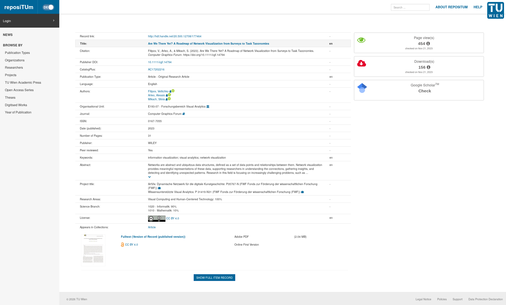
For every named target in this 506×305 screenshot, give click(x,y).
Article (152, 227)
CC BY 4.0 (172, 218)
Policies (442, 299)
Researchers (14, 67)
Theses (10, 97)
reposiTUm (18, 7)
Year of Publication (18, 112)
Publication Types (17, 52)
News (8, 34)
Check (424, 91)
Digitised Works (16, 105)
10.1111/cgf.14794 (160, 62)
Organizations (15, 60)
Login (7, 21)
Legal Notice (423, 299)
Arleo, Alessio (156, 95)
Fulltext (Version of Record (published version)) (153, 237)
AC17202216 (156, 69)
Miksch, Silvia (156, 99)
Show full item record (214, 278)
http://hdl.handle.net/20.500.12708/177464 (174, 36)
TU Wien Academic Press (23, 82)
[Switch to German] (48, 7)
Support (458, 299)
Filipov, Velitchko (158, 91)
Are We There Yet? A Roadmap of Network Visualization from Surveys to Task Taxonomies (208, 43)
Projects (10, 75)
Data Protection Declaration (485, 299)
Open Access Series (19, 90)
